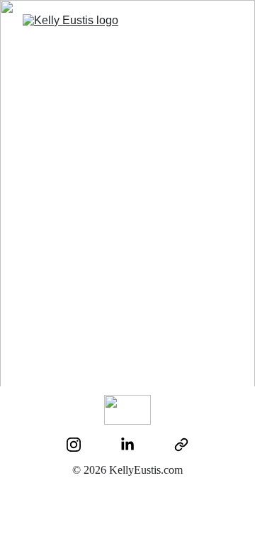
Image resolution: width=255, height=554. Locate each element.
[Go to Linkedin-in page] (127, 445)
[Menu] (223, 27)
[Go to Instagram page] (74, 445)
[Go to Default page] (181, 445)
